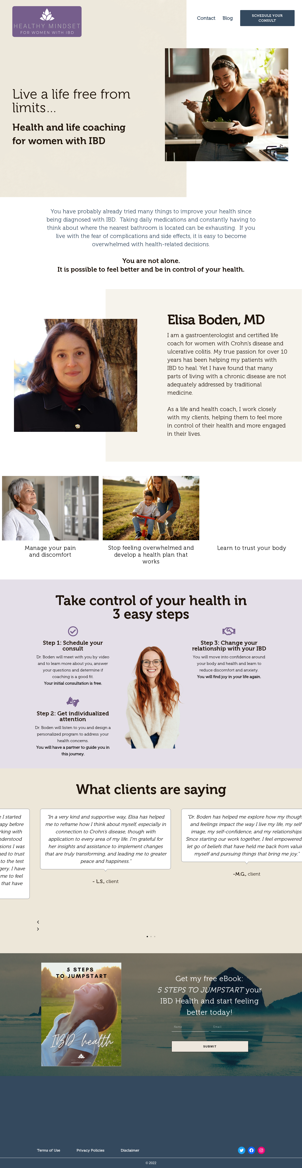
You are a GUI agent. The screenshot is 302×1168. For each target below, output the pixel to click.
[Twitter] (241, 1150)
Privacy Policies (90, 1150)
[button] (147, 936)
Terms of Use (48, 1150)
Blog (228, 18)
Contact (206, 18)
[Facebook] (251, 1150)
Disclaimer (130, 1150)
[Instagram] (261, 1150)
